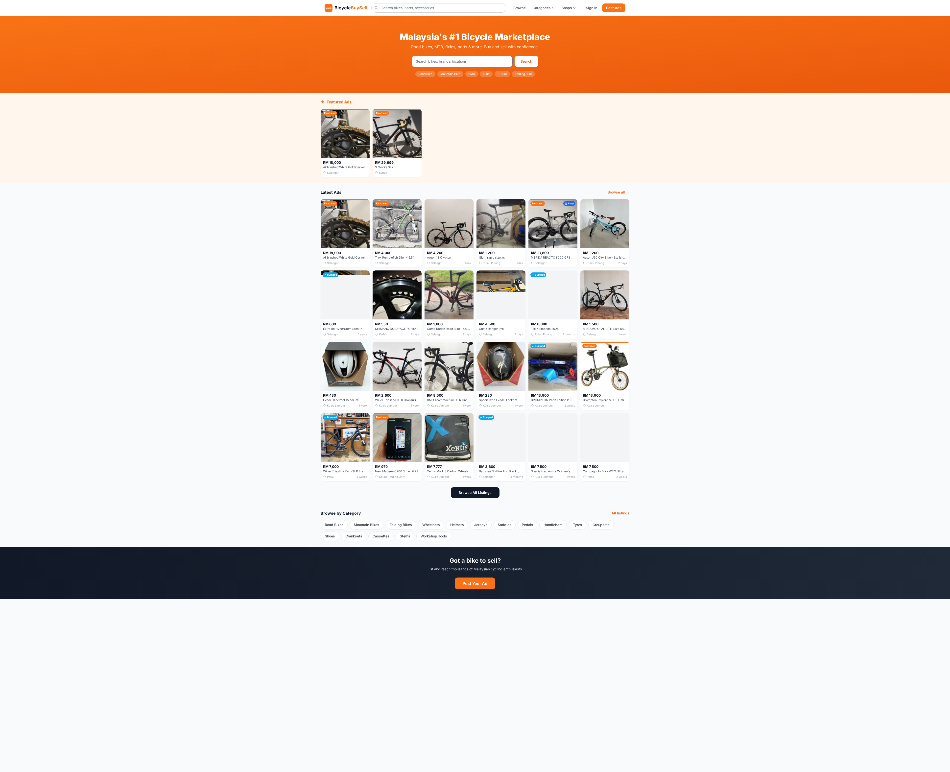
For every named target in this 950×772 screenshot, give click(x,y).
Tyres (577, 525)
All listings (620, 513)
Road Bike (425, 74)
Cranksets (353, 536)
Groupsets (601, 525)
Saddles (504, 525)
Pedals (527, 525)
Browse (519, 8)
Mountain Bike (450, 74)
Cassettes (381, 536)
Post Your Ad (475, 583)
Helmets (457, 525)
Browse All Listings (475, 492)
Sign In (591, 8)
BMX (471, 74)
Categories (542, 8)
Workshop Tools (434, 536)
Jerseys (480, 525)
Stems (405, 536)
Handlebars (553, 525)
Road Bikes (334, 525)
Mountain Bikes (366, 525)
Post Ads (613, 8)
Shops (567, 8)
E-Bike (502, 74)
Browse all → (618, 192)
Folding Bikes (401, 525)
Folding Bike (523, 74)
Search (526, 61)
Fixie (486, 74)
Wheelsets (431, 525)
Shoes (330, 536)
